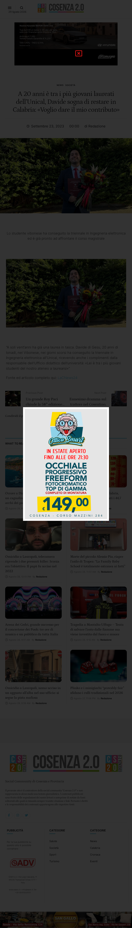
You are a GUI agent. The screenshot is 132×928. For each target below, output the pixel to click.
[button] (79, 53)
